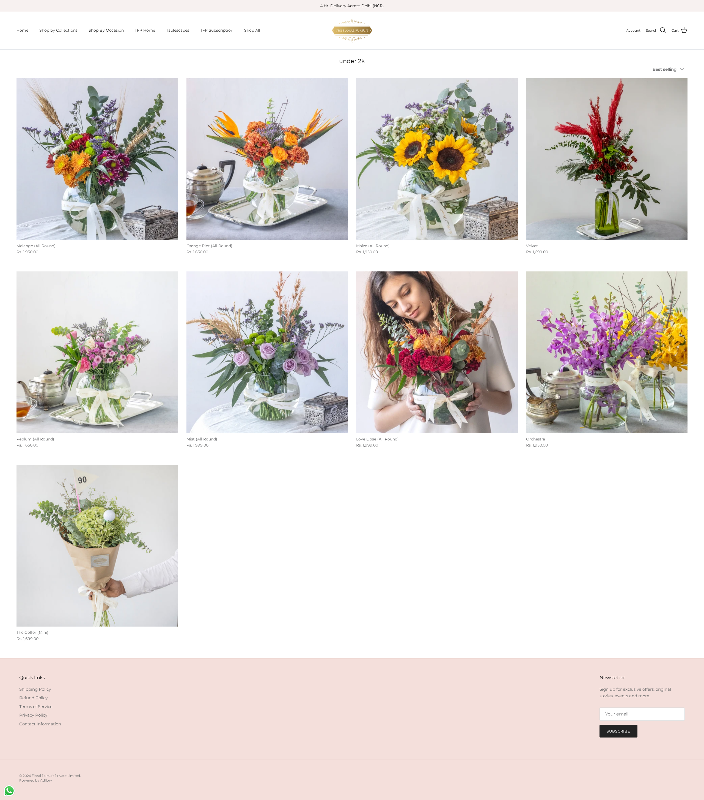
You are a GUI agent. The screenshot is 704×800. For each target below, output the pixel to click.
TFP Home (145, 30)
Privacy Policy (33, 715)
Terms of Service (36, 706)
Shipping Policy (35, 689)
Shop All (252, 30)
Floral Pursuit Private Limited (56, 776)
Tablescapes (177, 30)
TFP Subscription (216, 30)
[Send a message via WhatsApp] (9, 790)
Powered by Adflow (35, 780)
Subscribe (618, 731)
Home (22, 30)
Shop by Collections (58, 30)
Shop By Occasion (106, 30)
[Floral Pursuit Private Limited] (352, 30)
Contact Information (40, 723)
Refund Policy (33, 697)
